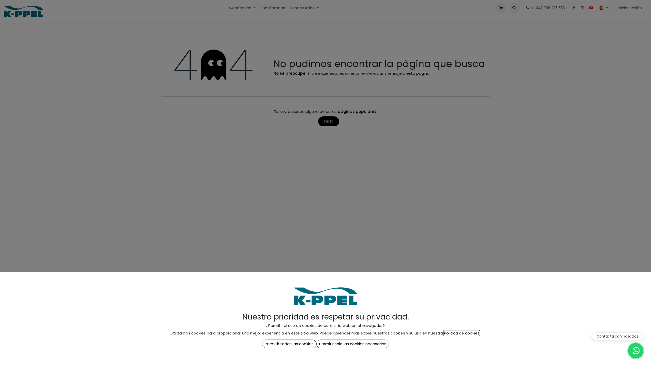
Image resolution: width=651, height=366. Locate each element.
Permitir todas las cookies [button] (289, 343)
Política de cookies (462, 333)
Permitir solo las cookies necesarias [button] (352, 343)
